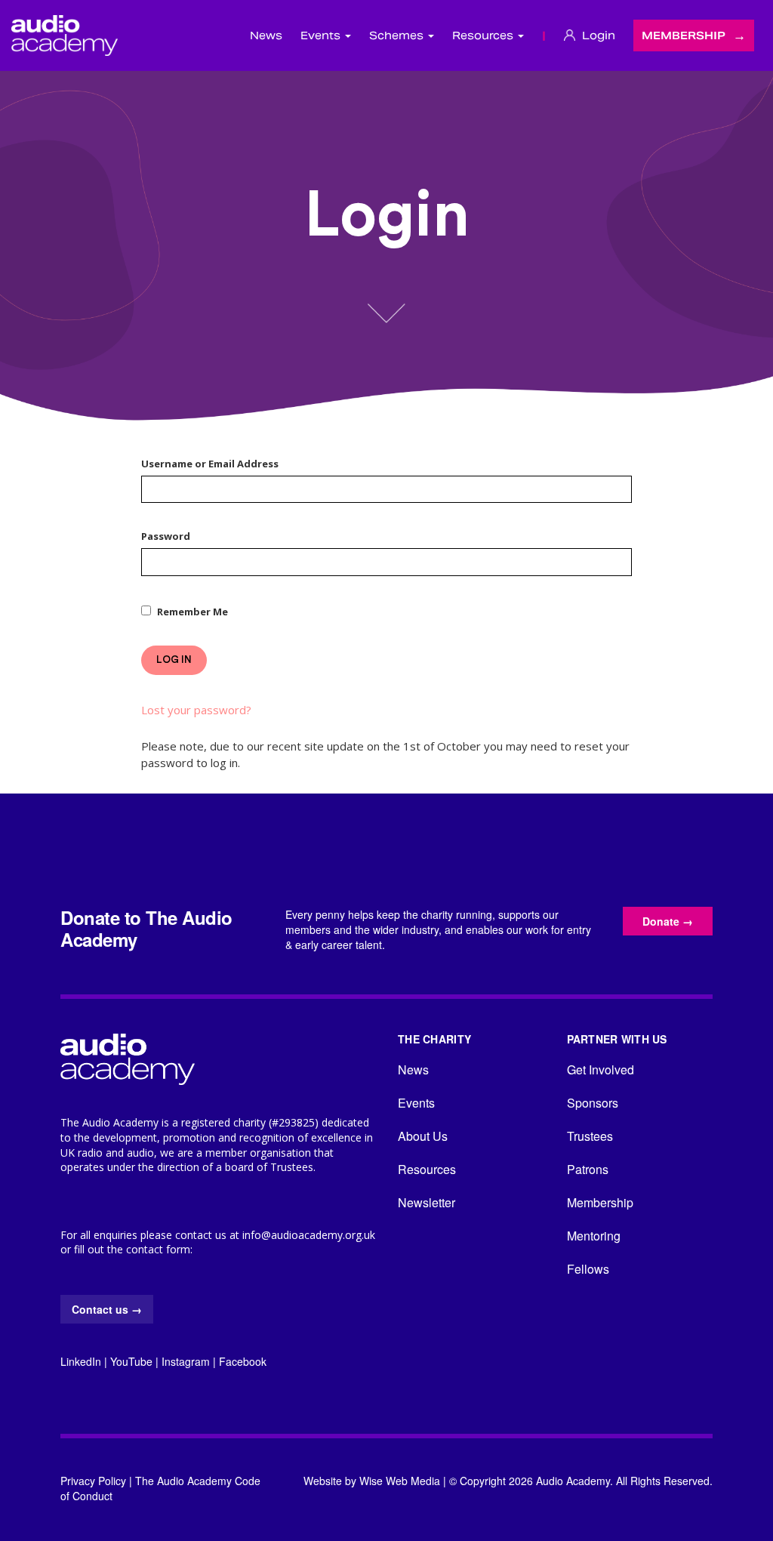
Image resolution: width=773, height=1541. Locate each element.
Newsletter (426, 1202)
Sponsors (592, 1102)
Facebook (242, 1361)
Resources (427, 1169)
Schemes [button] (398, 35)
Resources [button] (484, 35)
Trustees (590, 1136)
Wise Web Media (399, 1480)
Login (597, 35)
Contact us (107, 1309)
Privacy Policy (93, 1480)
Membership (683, 35)
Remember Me (192, 611)
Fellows (588, 1268)
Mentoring (594, 1235)
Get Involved (600, 1069)
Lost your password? (196, 709)
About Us (423, 1136)
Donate (667, 921)
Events (416, 1102)
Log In (174, 659)
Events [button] (321, 35)
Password (165, 536)
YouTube (131, 1361)
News (266, 35)
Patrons (587, 1169)
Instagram (186, 1361)
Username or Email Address (210, 463)
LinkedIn (80, 1361)
